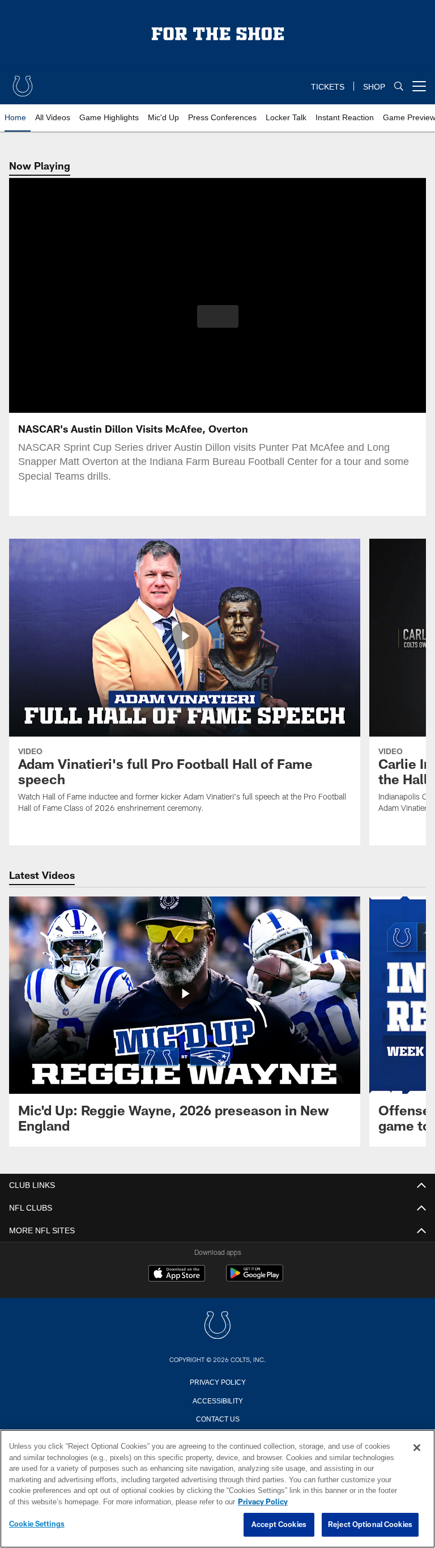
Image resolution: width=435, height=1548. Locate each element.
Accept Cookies (278, 1524)
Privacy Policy (217, 1381)
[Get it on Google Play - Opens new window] (255, 1279)
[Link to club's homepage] (22, 82)
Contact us (217, 1418)
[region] (217, 1489)
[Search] (398, 86)
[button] (217, 316)
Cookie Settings (37, 1524)
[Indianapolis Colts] (217, 1326)
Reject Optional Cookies (370, 1524)
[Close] (416, 1448)
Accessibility (217, 1400)
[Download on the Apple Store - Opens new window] (177, 1274)
